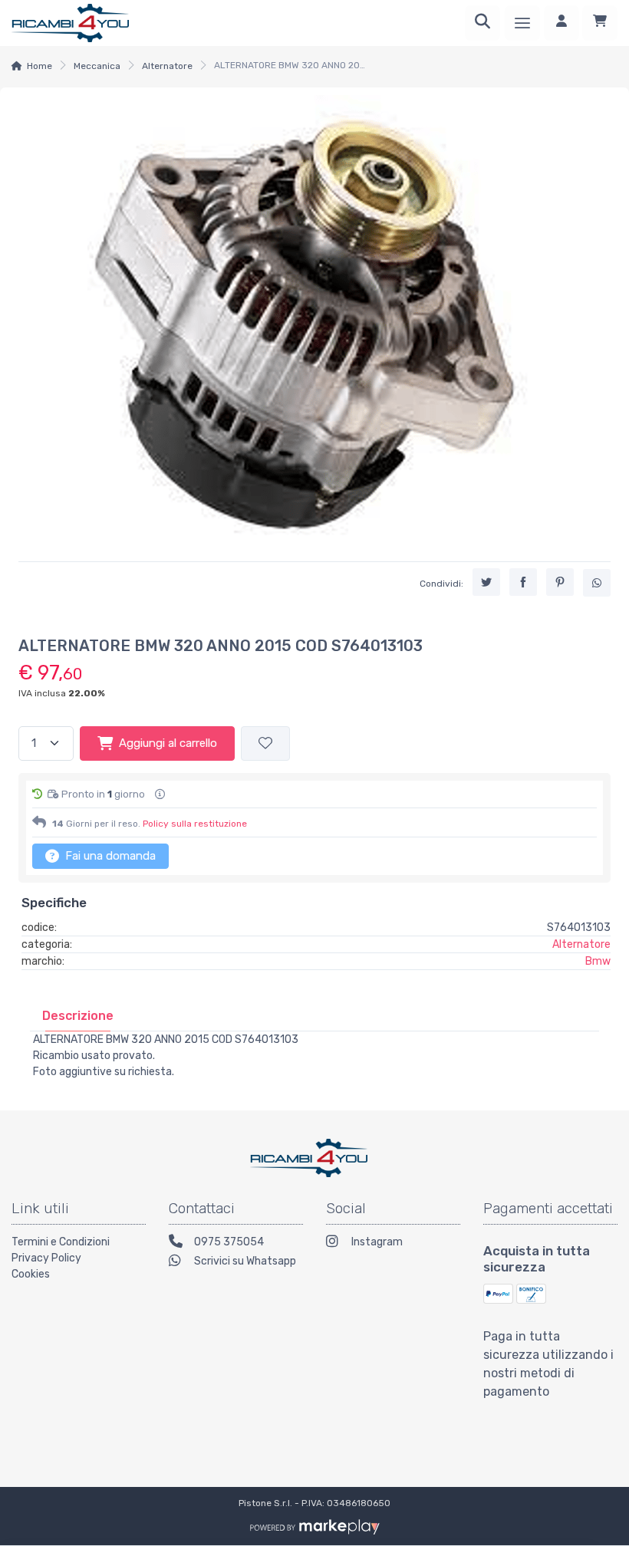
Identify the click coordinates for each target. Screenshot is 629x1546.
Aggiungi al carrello (168, 743)
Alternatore (167, 66)
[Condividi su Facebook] (523, 582)
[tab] (78, 1016)
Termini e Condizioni (61, 1241)
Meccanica (97, 66)
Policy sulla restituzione (195, 823)
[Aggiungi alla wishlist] (265, 743)
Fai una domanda (109, 856)
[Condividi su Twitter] (486, 582)
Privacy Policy (46, 1258)
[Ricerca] (482, 23)
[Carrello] (599, 23)
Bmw (598, 961)
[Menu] (522, 23)
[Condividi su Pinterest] (560, 582)
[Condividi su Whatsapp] (597, 583)
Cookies (31, 1274)
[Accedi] (561, 23)
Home (39, 66)
